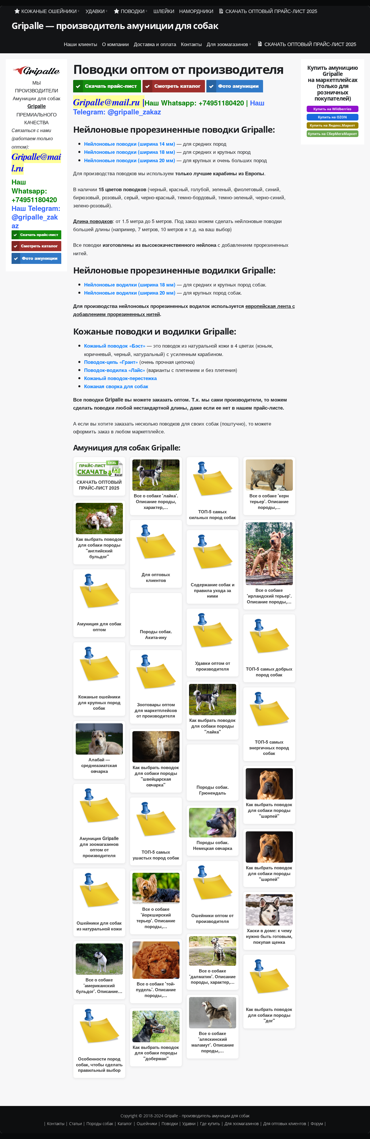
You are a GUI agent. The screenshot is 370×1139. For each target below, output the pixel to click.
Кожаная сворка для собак (116, 386)
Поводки (170, 1123)
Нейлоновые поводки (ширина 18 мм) (129, 151)
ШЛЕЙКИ (163, 10)
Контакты (191, 44)
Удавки (188, 1123)
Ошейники (147, 1123)
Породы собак (99, 1123)
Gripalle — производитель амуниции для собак (115, 25)
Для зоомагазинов (227, 44)
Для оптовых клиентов (284, 1123)
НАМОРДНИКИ (196, 10)
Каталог (125, 1123)
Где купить (210, 1123)
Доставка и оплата (155, 44)
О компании (115, 44)
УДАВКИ (95, 10)
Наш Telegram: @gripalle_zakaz (36, 216)
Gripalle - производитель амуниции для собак (206, 1115)
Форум (317, 1123)
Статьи (75, 1123)
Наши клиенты (80, 44)
